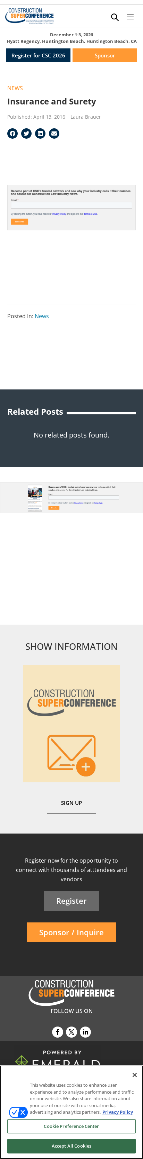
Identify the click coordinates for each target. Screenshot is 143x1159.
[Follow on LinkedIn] (85, 1032)
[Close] (134, 1075)
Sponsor (105, 55)
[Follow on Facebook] (57, 1032)
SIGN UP (71, 802)
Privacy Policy (117, 1112)
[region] (71, 1112)
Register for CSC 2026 (38, 55)
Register (71, 900)
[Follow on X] (71, 1032)
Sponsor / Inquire (71, 932)
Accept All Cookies (71, 1146)
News (15, 88)
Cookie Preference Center (71, 1126)
